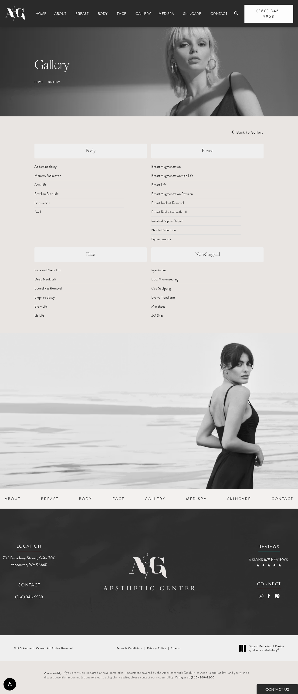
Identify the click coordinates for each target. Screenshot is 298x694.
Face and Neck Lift (47, 270)
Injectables (158, 270)
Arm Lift (40, 184)
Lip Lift (39, 315)
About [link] (60, 13)
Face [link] (121, 13)
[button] (9, 684)
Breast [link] (81, 13)
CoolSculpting (161, 288)
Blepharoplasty (44, 297)
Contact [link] (218, 13)
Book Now (54, 452)
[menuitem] (41, 13)
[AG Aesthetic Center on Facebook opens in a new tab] (269, 596)
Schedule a (74, 410)
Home (38, 82)
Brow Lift (40, 306)
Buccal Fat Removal (48, 288)
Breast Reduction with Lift (169, 211)
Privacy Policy (156, 648)
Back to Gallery (249, 132)
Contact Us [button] (277, 689)
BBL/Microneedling (164, 279)
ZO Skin (157, 315)
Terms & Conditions (129, 648)
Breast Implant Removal (167, 202)
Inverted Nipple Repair (167, 221)
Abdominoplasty (45, 166)
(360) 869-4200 (202, 677)
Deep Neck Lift (45, 279)
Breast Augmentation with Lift (172, 175)
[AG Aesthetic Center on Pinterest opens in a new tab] (277, 596)
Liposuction (42, 202)
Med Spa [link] (166, 13)
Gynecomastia (161, 239)
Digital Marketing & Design (266, 648)
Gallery (54, 82)
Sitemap (176, 648)
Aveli (37, 211)
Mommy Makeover (47, 175)
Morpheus (158, 306)
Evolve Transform (163, 297)
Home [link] (41, 13)
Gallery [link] (143, 13)
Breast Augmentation (166, 166)
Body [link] (103, 13)
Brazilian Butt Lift (46, 193)
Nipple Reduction (163, 230)
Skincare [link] (192, 13)
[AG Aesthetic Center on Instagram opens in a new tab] (261, 596)
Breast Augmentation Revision (172, 193)
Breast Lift (158, 184)
